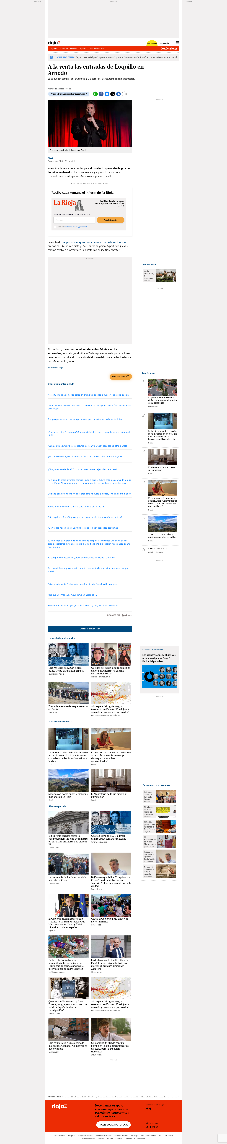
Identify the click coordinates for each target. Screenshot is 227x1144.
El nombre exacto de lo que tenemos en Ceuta (68, 708)
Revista (110, 1139)
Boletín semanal (97, 48)
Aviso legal (134, 1136)
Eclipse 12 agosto (76, 1097)
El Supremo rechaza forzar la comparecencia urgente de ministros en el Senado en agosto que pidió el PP (68, 840)
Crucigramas (66, 1097)
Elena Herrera (53, 848)
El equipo (71, 1136)
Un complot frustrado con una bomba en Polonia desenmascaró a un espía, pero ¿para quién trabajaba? (110, 1047)
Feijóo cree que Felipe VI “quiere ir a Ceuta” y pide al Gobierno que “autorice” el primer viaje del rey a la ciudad (126, 57)
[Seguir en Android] (147, 1108)
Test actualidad (135, 1097)
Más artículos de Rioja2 (60, 721)
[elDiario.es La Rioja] (69, 1106)
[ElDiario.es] (169, 48)
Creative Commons (121, 1136)
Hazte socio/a (152, 43)
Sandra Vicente (54, 1013)
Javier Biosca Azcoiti (56, 674)
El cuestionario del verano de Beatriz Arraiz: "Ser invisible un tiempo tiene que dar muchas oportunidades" (162, 502)
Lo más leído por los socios (61, 638)
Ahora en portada (57, 806)
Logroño (53, 48)
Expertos (167, 1097)
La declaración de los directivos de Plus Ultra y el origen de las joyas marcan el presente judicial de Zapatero (109, 964)
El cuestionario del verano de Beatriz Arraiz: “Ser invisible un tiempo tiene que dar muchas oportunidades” (111, 757)
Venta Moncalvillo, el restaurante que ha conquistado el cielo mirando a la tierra (149, 276)
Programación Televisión (122, 1097)
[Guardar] (124, 94)
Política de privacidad (148, 1136)
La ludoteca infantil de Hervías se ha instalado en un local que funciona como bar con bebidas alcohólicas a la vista (68, 757)
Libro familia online (108, 1097)
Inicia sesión (164, 43)
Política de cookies (88, 1139)
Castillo (84, 1097)
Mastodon (141, 1139)
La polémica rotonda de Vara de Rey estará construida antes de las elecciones (162, 400)
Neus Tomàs (96, 925)
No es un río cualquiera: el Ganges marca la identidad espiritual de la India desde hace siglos (149, 872)
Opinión (73, 48)
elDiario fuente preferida (95, 1097)
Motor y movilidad (176, 1097)
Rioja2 (50, 158)
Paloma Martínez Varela (100, 677)
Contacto (101, 1139)
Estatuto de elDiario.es (104, 1136)
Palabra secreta (158, 1097)
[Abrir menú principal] (177, 42)
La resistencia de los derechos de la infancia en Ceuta (67, 879)
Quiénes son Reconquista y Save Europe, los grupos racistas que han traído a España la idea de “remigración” (67, 1006)
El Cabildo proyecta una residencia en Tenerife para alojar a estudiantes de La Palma (149, 827)
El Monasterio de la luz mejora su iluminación (109, 795)
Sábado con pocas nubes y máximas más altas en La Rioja (67, 795)
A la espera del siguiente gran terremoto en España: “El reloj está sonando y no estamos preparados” (110, 709)
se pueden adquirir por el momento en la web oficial (94, 242)
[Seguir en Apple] (150, 1108)
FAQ (160, 1136)
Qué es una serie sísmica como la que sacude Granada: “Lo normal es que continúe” (67, 1045)
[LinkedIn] (118, 94)
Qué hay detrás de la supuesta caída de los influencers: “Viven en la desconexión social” (110, 670)
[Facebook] (101, 94)
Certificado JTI (130, 1139)
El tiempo (64, 48)
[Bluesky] (107, 94)
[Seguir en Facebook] (150, 1127)
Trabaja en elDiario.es (85, 1136)
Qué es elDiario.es (59, 1136)
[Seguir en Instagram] (154, 1127)
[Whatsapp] (95, 94)
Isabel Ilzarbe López (155, 552)
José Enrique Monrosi (56, 972)
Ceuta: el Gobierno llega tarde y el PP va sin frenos (109, 920)
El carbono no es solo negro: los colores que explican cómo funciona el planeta (148, 812)
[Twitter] (112, 94)
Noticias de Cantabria (147, 1097)
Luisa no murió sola (157, 548)
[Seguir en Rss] (157, 1127)
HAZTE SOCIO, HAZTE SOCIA (113, 1124)
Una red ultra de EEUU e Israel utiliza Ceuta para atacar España (66, 669)
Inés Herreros (53, 883)
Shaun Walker (96, 1055)
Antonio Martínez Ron (100, 715)
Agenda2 (83, 48)
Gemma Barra (53, 1052)
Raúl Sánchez (115, 715)
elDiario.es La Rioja (55, 368)
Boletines (118, 1139)
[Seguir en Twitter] (147, 1127)
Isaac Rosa (52, 712)
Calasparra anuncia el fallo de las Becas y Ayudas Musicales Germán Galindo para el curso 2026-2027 (149, 797)
